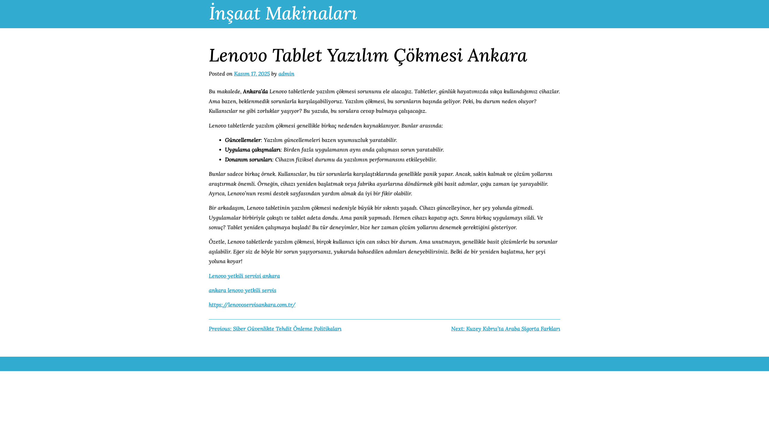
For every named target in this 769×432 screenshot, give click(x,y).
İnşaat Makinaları (283, 13)
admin (286, 73)
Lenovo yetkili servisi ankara (244, 275)
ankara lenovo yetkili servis (242, 290)
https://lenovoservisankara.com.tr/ (252, 304)
